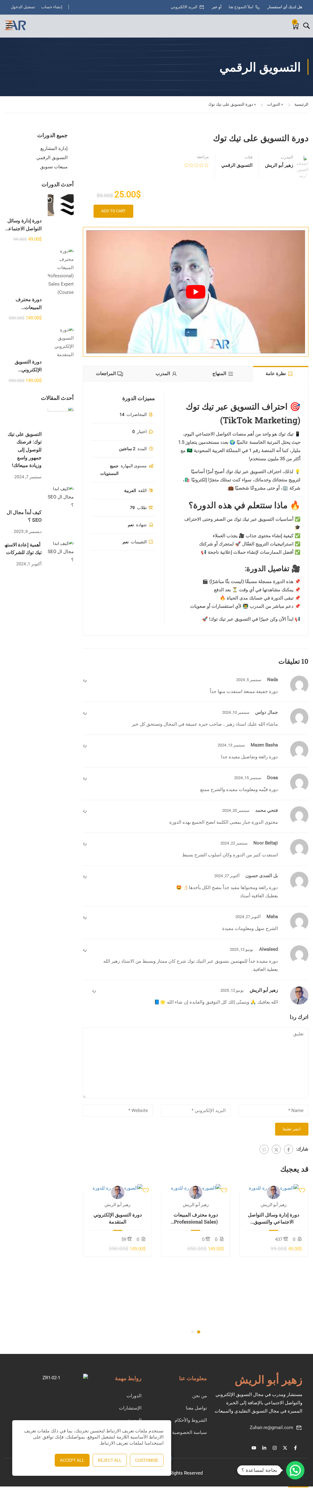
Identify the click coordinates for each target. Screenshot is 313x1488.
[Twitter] (276, 1149)
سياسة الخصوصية (189, 1432)
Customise (146, 1460)
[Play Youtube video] (195, 291)
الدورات (273, 104)
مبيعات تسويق (54, 167)
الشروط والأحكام (191, 1420)
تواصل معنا (196, 1408)
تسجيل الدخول (23, 7)
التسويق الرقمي (236, 165)
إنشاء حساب (51, 7)
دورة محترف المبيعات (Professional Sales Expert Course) (196, 1218)
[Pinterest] (264, 1149)
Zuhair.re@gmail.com (271, 1427)
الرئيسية (301, 104)
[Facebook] (288, 1149)
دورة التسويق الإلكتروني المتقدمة (118, 1217)
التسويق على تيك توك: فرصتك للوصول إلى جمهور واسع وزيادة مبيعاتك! (25, 449)
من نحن (199, 1396)
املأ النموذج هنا (241, 7)
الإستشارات (130, 1408)
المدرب (287, 157)
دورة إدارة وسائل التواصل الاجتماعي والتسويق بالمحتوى (273, 1218)
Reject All (110, 1460)
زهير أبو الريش (264, 990)
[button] (198, 1331)
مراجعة (203, 157)
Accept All (72, 1460)
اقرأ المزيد (274, 1188)
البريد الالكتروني (184, 7)
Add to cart (113, 211)
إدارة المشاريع (54, 148)
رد (85, 679)
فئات (248, 157)
